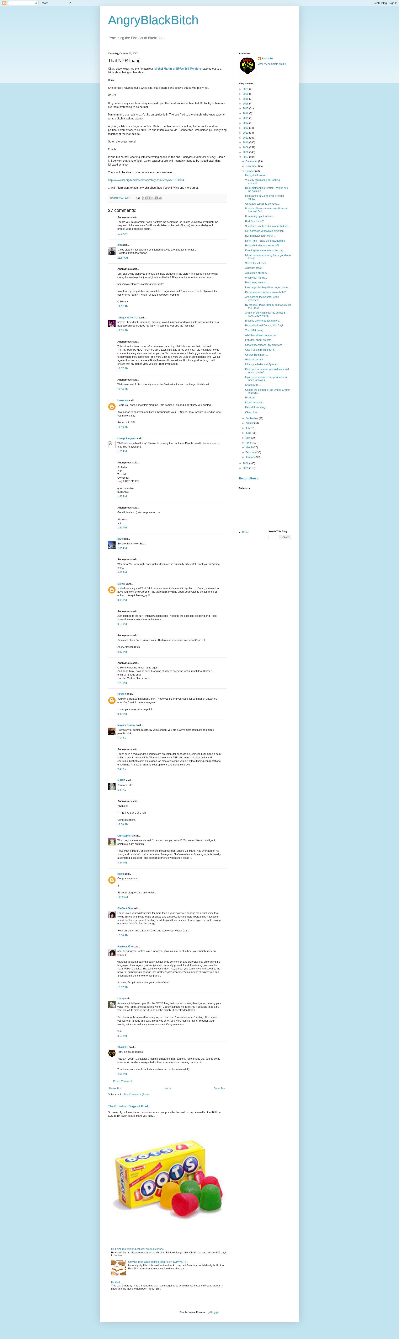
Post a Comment (122, 1081)
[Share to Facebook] (156, 198)
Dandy (121, 583)
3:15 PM (122, 624)
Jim (119, 244)
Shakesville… (253, 384)
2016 (246, 113)
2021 (246, 89)
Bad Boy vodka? (254, 221)
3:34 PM (122, 862)
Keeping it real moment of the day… (265, 250)
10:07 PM (122, 987)
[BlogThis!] (148, 198)
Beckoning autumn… (257, 282)
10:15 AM (122, 233)
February (251, 452)
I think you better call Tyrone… (262, 364)
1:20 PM (122, 451)
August (250, 423)
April (248, 442)
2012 (246, 132)
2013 (246, 128)
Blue (120, 538)
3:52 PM (122, 651)
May (248, 437)
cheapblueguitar (127, 438)
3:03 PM (122, 572)
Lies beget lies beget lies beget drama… (268, 287)
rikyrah (121, 694)
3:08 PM (122, 600)
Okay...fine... (252, 412)
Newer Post (115, 1088)
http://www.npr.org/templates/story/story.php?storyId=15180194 (146, 180)
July (248, 428)
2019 (246, 98)
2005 (246, 468)
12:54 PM (122, 389)
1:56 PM (122, 527)
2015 (246, 118)
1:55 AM (122, 738)
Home (168, 1088)
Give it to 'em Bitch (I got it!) (260, 349)
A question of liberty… (257, 272)
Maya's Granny (126, 725)
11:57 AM (122, 257)
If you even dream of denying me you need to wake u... (266, 379)
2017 (246, 108)
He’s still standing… (256, 407)
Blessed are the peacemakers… (263, 320)
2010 (246, 142)
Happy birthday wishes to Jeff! (262, 245)
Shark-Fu (122, 1047)
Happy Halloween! (255, 175)
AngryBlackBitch (153, 20)
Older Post (219, 1088)
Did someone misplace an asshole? (265, 292)
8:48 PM (122, 713)
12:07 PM (122, 368)
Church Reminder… (256, 354)
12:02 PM (122, 306)
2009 (246, 147)
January (250, 457)
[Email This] (144, 198)
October (250, 171)
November (252, 166)
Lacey (121, 998)
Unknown (122, 400)
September (252, 418)
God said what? (254, 359)
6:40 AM (122, 790)
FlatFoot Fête (125, 908)
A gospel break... (254, 268)
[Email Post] (137, 198)
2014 (246, 123)
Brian (120, 873)
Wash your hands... (256, 277)
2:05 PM (122, 548)
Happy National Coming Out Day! (264, 325)
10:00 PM (122, 935)
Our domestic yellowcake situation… (265, 231)
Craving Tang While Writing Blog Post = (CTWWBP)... (158, 1261)
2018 (246, 103)
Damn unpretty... (254, 402)
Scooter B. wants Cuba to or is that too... (267, 226)
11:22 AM (122, 897)
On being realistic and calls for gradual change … (139, 1249)
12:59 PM (122, 427)
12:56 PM (122, 824)
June (249, 432)
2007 (246, 157)
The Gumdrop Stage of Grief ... (129, 1106)
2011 (246, 137)
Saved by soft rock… (256, 263)
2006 (246, 463)
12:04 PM (122, 330)
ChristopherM (125, 835)
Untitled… (116, 1282)
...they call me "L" (127, 317)
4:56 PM (122, 1073)
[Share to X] (152, 198)
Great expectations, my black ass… (265, 345)
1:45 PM (122, 496)
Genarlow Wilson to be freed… (262, 203)
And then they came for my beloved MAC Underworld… (265, 314)
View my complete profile (272, 64)
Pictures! (250, 397)
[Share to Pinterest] (160, 198)
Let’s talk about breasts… (259, 340)
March (249, 447)
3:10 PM (122, 1035)
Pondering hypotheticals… (260, 216)
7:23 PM (122, 683)
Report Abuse (248, 478)
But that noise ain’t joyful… (260, 235)
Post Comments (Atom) (136, 1094)
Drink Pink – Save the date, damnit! (265, 240)
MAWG (121, 780)
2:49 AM (122, 769)
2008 (246, 152)
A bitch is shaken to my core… (262, 335)
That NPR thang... (255, 330)
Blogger (214, 1312)
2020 (246, 93)
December (252, 161)
